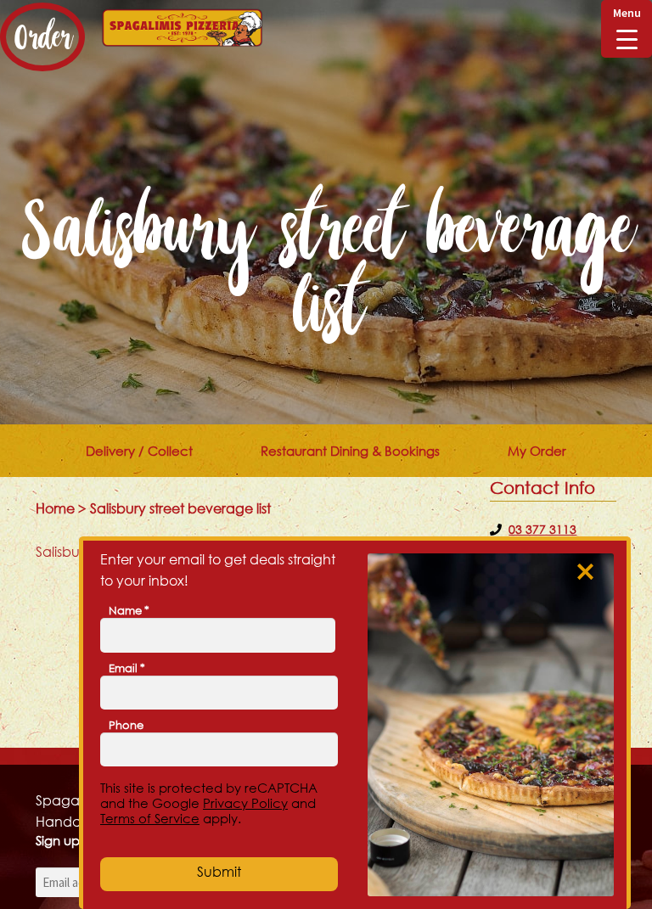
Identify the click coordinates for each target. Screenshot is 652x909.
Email (127, 668)
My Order (537, 450)
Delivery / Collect (139, 450)
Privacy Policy (245, 803)
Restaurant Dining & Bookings (350, 450)
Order (42, 37)
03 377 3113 (542, 529)
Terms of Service (150, 818)
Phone (126, 725)
